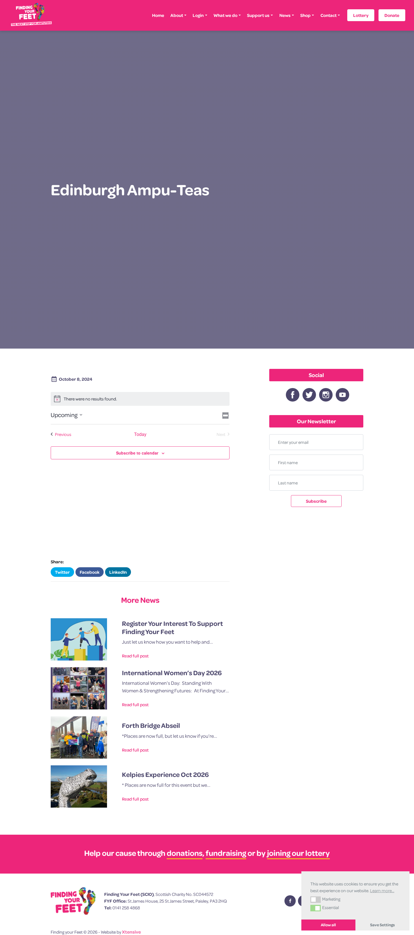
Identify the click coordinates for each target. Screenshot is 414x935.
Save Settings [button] (382, 925)
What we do (225, 15)
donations (184, 852)
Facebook (89, 572)
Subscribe (316, 501)
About (176, 15)
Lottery (360, 15)
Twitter (62, 572)
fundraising (226, 852)
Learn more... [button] (382, 890)
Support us (258, 15)
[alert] (140, 399)
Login (198, 15)
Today (140, 434)
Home (158, 15)
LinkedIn (118, 572)
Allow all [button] (328, 925)
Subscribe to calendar (137, 453)
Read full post (135, 656)
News (285, 15)
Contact (328, 15)
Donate (391, 15)
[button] (315, 899)
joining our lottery (298, 852)
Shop (305, 15)
